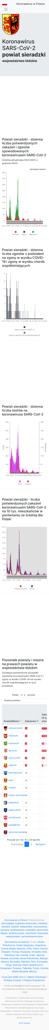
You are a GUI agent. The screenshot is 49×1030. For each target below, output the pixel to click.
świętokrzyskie (16, 933)
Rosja (9, 965)
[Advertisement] (24, 105)
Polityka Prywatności (34, 980)
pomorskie (42, 929)
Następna (40, 844)
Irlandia (24, 955)
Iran (17, 955)
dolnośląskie (7, 923)
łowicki (12, 787)
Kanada (4, 958)
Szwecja (17, 968)
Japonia (40, 955)
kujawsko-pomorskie (26, 923)
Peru (33, 961)
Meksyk (44, 958)
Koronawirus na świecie (17, 942)
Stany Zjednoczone (33, 965)
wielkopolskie (13, 936)
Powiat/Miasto (11, 721)
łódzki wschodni (17, 795)
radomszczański (17, 832)
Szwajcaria (5, 968)
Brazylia (21, 948)
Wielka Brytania (20, 971)
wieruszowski (15, 728)
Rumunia (17, 965)
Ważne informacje (37, 977)
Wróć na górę (24, 1023)
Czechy (43, 948)
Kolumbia (14, 958)
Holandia (36, 951)
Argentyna (40, 945)
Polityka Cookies (12, 980)
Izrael (32, 955)
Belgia (13, 948)
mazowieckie (40, 926)
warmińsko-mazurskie (36, 933)
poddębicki (14, 824)
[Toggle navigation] (6, 9)
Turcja (36, 968)
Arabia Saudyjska (25, 945)
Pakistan (25, 961)
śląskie (4, 933)
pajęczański (15, 810)
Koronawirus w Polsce (30, 3)
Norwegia (15, 961)
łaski (11, 780)
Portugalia (42, 961)
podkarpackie (17, 929)
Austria (4, 948)
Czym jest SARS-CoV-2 (14, 977)
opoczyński (14, 757)
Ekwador (5, 951)
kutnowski (14, 743)
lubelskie (42, 923)
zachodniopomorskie (32, 936)
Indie (44, 951)
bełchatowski (15, 772)
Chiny (36, 948)
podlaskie (31, 929)
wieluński (13, 735)
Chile (29, 948)
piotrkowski (15, 817)
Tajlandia (27, 968)
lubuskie (5, 926)
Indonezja (9, 955)
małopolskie (26, 926)
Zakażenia (30, 721)
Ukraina (44, 968)
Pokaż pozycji (23, 694)
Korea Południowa (29, 958)
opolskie (5, 929)
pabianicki (14, 802)
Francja (15, 951)
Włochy (33, 971)
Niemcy (5, 961)
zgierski (13, 765)
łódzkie (15, 926)
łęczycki (13, 750)
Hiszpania (25, 951)
